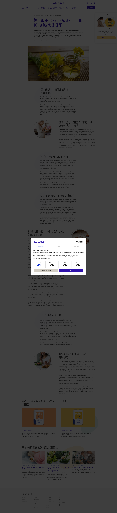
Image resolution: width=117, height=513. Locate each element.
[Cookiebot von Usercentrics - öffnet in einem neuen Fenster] (77, 242)
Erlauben (71, 270)
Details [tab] (58, 246)
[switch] (52, 265)
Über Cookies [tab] (76, 246)
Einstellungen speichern (46, 270)
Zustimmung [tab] (41, 246)
